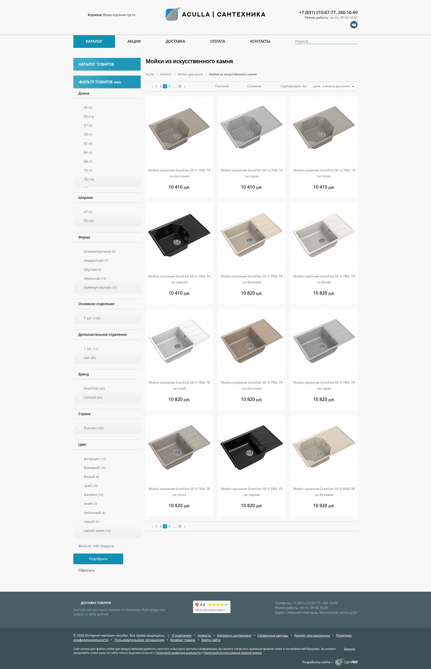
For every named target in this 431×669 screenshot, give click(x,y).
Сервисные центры (272, 635)
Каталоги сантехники (234, 635)
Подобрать (98, 559)
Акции (134, 41)
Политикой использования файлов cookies (233, 653)
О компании (181, 635)
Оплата (217, 41)
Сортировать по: (294, 86)
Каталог (94, 41)
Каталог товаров (96, 64)
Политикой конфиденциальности (178, 653)
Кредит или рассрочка (312, 635)
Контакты (260, 41)
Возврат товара (182, 640)
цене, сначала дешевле (331, 86)
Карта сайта (211, 640)
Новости (204, 635)
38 (180, 86)
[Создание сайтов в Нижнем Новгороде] (346, 664)
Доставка (175, 41)
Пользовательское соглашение (139, 640)
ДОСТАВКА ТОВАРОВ (96, 603)
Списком (254, 86)
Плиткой (222, 86)
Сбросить (86, 570)
